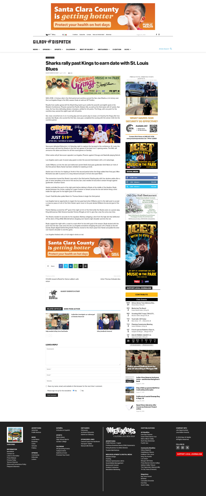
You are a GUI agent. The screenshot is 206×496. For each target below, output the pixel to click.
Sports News (60, 437)
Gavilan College (61, 441)
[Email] (80, 266)
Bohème (143, 478)
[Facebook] (156, 34)
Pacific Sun (144, 443)
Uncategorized (50, 57)
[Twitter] (66, 266)
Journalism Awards (182, 432)
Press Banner (145, 463)
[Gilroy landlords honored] (108, 321)
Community (35, 455)
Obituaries (84, 430)
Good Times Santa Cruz (149, 436)
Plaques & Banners (13, 466)
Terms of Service (12, 462)
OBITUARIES (85, 428)
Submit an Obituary (87, 434)
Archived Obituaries (87, 432)
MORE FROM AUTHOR (72, 309)
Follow (153, 182)
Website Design (111, 456)
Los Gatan (144, 459)
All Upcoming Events (63, 448)
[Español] (66, 35)
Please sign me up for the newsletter (59, 391)
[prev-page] (47, 335)
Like (155, 177)
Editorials (35, 457)
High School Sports (62, 439)
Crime (33, 444)
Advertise (35, 430)
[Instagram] (159, 34)
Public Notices (36, 432)
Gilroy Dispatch (146, 450)
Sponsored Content (112, 465)
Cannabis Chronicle (147, 481)
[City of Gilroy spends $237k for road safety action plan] (130, 390)
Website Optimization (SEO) (115, 461)
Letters (34, 459)
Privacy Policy (11, 460)
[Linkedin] (71, 266)
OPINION (35, 453)
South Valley (145, 485)
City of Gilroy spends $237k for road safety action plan (148, 389)
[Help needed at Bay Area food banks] (57, 321)
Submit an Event (61, 453)
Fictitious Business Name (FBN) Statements (120, 445)
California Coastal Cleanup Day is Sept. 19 (148, 397)
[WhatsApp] (75, 266)
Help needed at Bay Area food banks (57, 331)
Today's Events (61, 451)
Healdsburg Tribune (147, 452)
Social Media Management (114, 463)
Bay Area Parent (146, 476)
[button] (166, 49)
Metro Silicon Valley (147, 439)
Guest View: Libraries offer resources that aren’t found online (146, 407)
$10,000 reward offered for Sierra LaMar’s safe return (62, 280)
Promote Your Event (63, 455)
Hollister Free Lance (147, 454)
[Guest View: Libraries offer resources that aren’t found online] (130, 407)
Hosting (108, 459)
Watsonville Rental (87, 446)
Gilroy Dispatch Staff (52, 73)
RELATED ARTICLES (54, 309)
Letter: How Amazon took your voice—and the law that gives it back (147, 379)
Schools (34, 446)
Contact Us (10, 453)
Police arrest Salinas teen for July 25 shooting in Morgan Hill (142, 367)
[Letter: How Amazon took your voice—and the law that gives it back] (130, 379)
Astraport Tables (86, 444)
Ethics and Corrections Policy (16, 464)
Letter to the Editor (13, 456)
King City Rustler (146, 456)
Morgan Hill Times (147, 461)
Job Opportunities (182, 430)
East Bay (144, 483)
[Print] (85, 266)
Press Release (11, 458)
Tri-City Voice (145, 469)
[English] (63, 35)
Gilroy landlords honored (104, 331)
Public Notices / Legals (113, 443)
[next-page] (50, 335)
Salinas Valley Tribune (148, 465)
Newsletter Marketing (113, 469)
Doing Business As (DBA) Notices (117, 448)
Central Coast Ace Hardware (90, 441)
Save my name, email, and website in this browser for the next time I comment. (75, 386)
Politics (34, 448)
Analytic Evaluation (112, 467)
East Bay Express (146, 434)
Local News (35, 439)
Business (35, 441)
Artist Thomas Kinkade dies (110, 279)
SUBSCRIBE (11, 444)
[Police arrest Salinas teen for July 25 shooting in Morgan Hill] (143, 361)
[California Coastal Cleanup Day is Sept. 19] (130, 398)
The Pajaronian (146, 467)
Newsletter (10, 451)
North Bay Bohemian (148, 441)
